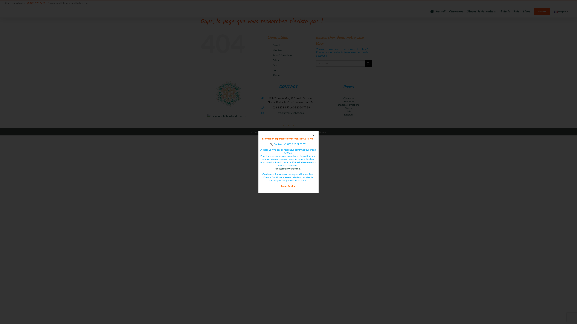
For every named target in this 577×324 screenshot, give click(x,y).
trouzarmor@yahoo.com (288, 168)
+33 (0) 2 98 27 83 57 (294, 144)
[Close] (313, 135)
